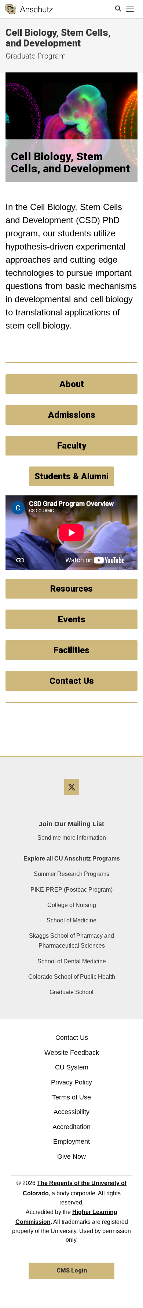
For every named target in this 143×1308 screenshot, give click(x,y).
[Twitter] (72, 798)
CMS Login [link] (71, 1270)
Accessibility (71, 1112)
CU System (71, 1067)
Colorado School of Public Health (71, 977)
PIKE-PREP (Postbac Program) (71, 890)
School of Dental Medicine (71, 961)
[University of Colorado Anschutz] (29, 9)
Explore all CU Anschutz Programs (71, 858)
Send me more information (71, 838)
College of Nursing (71, 905)
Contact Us (71, 1037)
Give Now (71, 1156)
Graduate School (72, 992)
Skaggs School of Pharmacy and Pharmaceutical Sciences (71, 941)
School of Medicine (71, 920)
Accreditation (71, 1127)
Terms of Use (71, 1097)
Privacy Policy (71, 1082)
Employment (71, 1141)
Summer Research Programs (71, 874)
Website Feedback (71, 1052)
